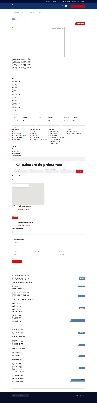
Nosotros (77, 1)
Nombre (14, 251)
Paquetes (36, 6)
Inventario (28, 6)
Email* (37, 251)
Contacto (83, 1)
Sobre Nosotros (78, 395)
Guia (51, 6)
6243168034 (48, 1)
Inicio (20, 6)
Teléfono (61, 251)
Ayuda (72, 1)
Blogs (84, 395)
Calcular (79, 171)
